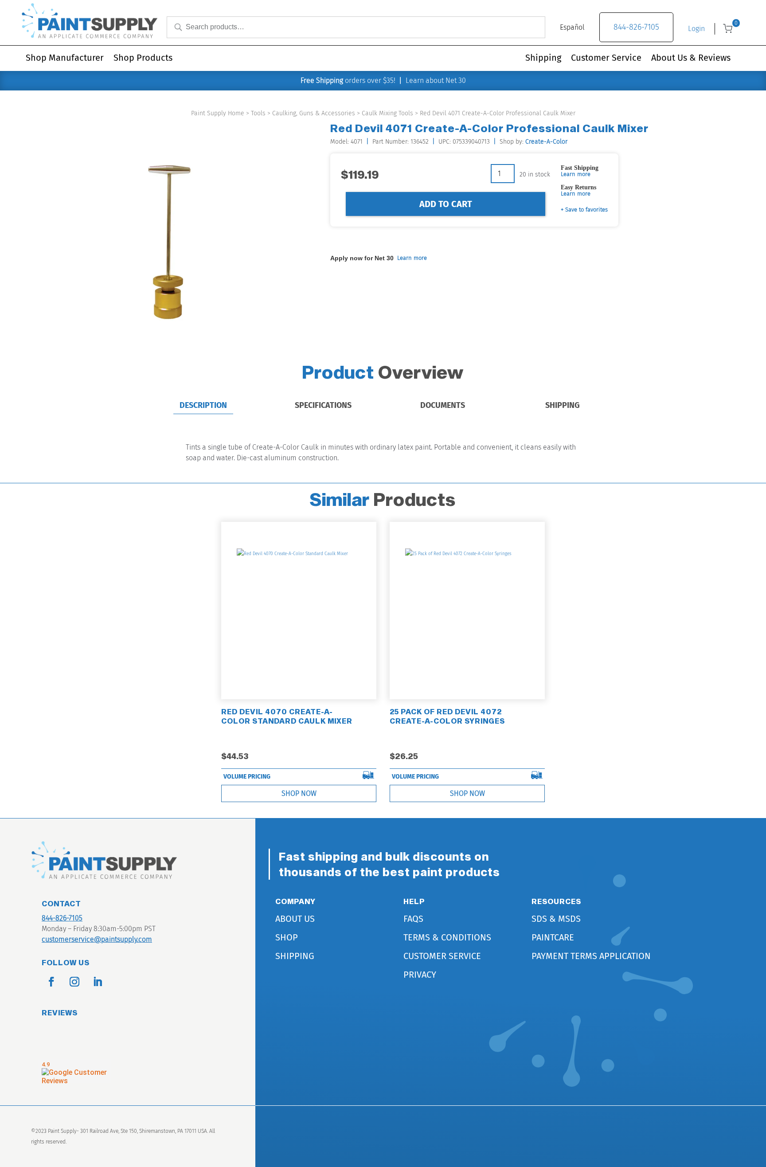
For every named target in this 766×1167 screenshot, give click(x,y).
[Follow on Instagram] (74, 981)
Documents (442, 405)
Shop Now (299, 793)
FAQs (413, 918)
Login (696, 28)
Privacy (419, 974)
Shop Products (142, 59)
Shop (286, 937)
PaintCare (553, 937)
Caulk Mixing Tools (387, 113)
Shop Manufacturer (65, 59)
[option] (572, 27)
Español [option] (572, 27)
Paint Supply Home (217, 113)
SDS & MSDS (556, 918)
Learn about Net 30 (436, 80)
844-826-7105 (636, 27)
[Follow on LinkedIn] (97, 981)
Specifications (323, 405)
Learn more (575, 174)
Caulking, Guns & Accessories (313, 113)
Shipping (543, 59)
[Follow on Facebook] (51, 981)
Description (203, 405)
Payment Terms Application (591, 956)
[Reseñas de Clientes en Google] (74, 1071)
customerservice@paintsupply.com (97, 939)
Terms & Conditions (447, 937)
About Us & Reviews (691, 59)
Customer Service (606, 59)
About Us (295, 918)
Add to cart (445, 204)
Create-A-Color (546, 141)
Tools (258, 113)
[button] (584, 209)
